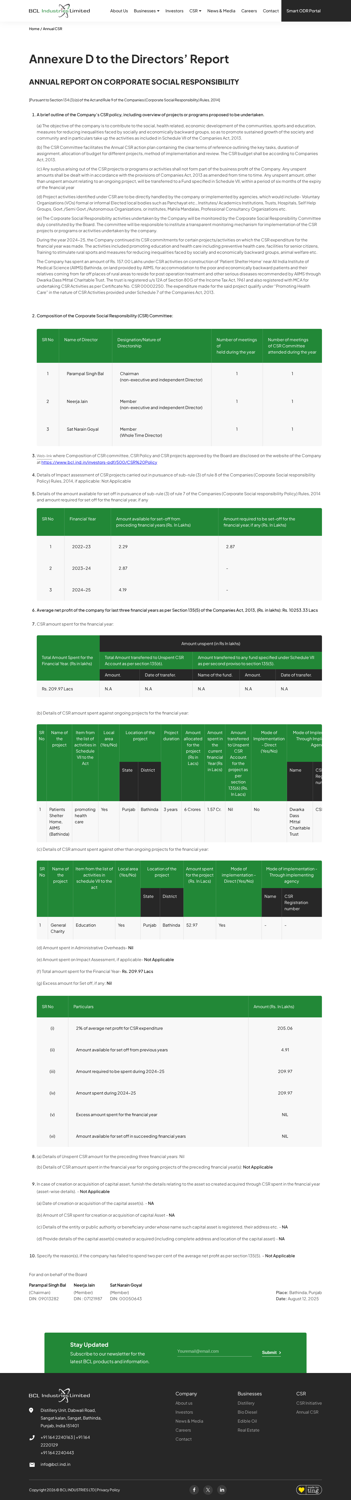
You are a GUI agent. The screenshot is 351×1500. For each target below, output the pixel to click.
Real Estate (249, 1430)
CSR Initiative (309, 1403)
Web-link (44, 455)
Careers (249, 10)
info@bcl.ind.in (55, 1464)
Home (34, 28)
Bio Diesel (247, 1412)
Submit (270, 1352)
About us (184, 1403)
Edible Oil (247, 1421)
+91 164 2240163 (57, 1437)
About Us (119, 10)
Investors (174, 10)
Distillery (246, 1403)
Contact (271, 10)
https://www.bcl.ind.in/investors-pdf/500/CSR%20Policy (99, 462)
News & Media (221, 10)
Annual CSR (52, 28)
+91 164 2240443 (57, 1452)
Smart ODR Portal (304, 10)
